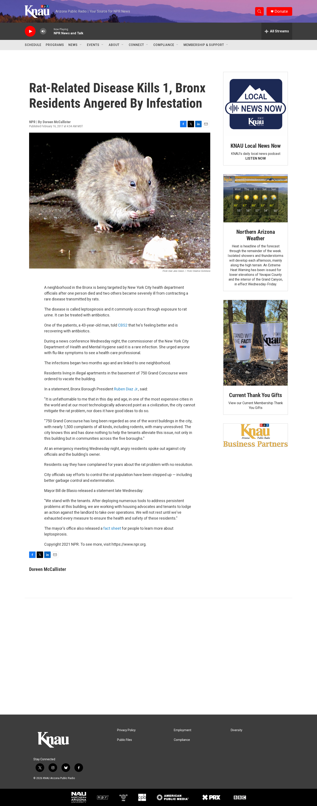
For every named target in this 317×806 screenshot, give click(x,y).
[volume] (43, 31)
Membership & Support (204, 45)
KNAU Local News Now (256, 146)
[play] (30, 31)
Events (93, 45)
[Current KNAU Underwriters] (255, 435)
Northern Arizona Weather (255, 235)
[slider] (50, 31)
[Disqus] (158, 656)
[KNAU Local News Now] (255, 104)
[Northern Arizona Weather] (255, 198)
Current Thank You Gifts (255, 395)
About (114, 45)
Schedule (33, 45)
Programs (55, 45)
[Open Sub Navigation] (81, 45)
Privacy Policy (126, 730)
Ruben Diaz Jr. (126, 389)
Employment (182, 730)
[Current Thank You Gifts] (255, 343)
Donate (281, 11)
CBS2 (122, 325)
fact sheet (112, 528)
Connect (136, 45)
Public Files (124, 740)
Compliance (163, 45)
